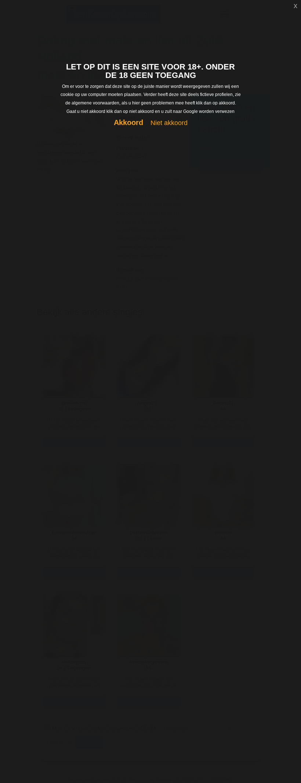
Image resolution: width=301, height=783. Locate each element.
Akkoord (128, 122)
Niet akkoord (169, 123)
